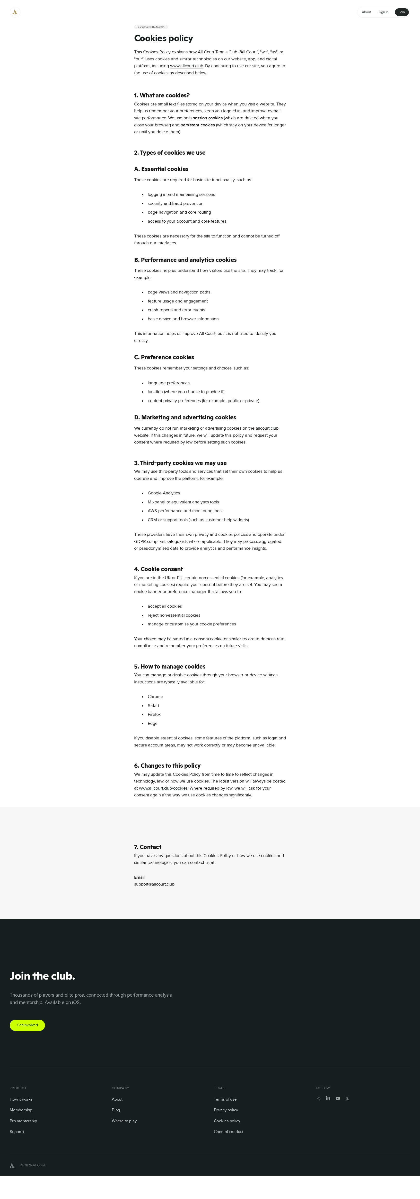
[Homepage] (15, 12)
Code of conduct (228, 1131)
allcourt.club (267, 428)
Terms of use (225, 1099)
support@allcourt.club (154, 884)
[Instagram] (318, 1098)
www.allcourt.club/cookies (163, 788)
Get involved (27, 1025)
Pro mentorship (23, 1121)
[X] (347, 1098)
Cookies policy (227, 1121)
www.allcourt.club (186, 65)
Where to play (124, 1121)
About (117, 1099)
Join (402, 12)
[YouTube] (337, 1098)
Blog (116, 1110)
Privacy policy (226, 1110)
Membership (21, 1110)
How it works (21, 1099)
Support (17, 1131)
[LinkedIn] (328, 1098)
